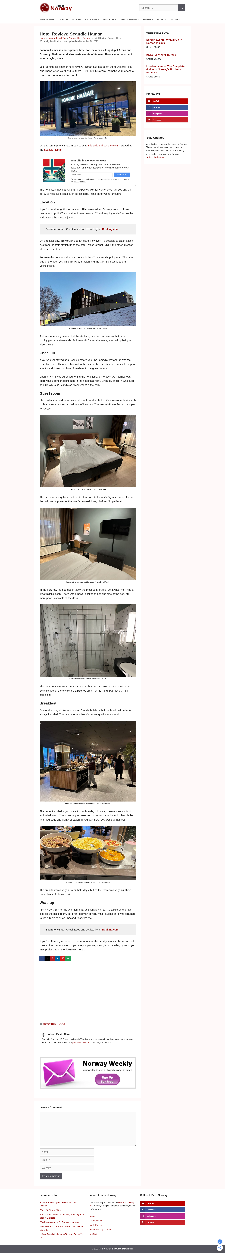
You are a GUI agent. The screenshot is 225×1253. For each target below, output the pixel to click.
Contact (93, 1234)
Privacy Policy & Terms (100, 1229)
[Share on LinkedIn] (57, 958)
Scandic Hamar (53, 149)
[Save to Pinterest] (52, 958)
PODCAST (76, 20)
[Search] (181, 7)
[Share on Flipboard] (63, 958)
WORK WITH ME (47, 20)
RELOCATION (91, 20)
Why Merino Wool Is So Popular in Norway (59, 1222)
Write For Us (96, 1225)
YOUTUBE (64, 20)
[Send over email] (68, 958)
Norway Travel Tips (57, 38)
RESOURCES (108, 20)
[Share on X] (47, 958)
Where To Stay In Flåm (50, 1210)
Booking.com (110, 229)
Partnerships (96, 1221)
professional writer (80, 1042)
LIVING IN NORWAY (128, 20)
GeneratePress (126, 1249)
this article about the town (103, 145)
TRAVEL (160, 20)
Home (42, 38)
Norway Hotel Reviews (80, 38)
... (42, 1049)
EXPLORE (147, 20)
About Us (94, 1216)
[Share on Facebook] (42, 958)
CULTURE (174, 20)
